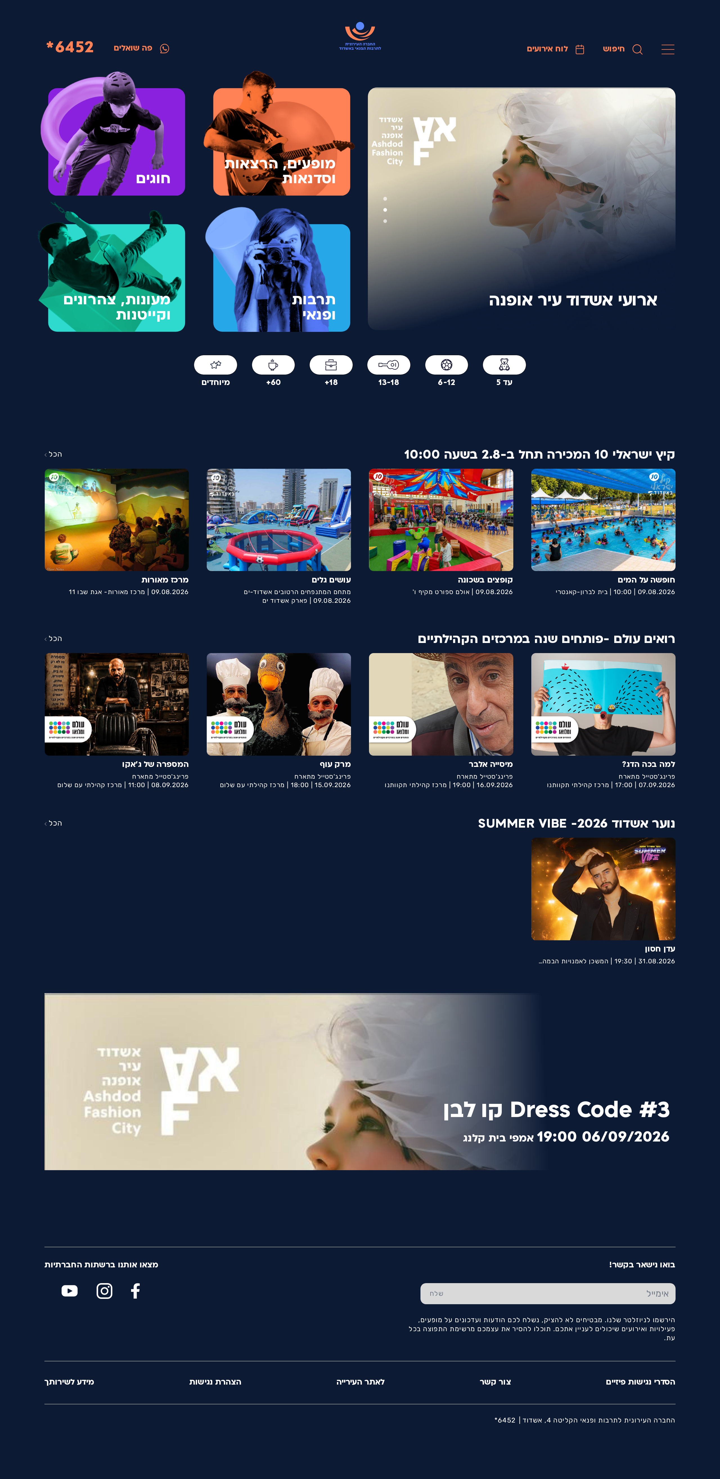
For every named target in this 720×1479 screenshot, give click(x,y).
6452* (70, 48)
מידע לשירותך (69, 1383)
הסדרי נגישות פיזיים (640, 1383)
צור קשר (495, 1383)
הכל (55, 454)
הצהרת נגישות (215, 1383)
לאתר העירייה (360, 1383)
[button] (385, 221)
